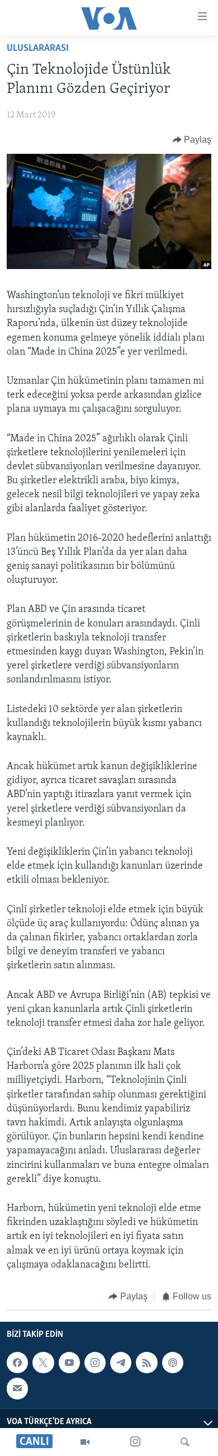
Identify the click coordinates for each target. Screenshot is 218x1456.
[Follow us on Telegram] (120, 1362)
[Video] (85, 1442)
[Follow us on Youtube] (69, 1362)
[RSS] (146, 1362)
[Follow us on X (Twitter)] (43, 1362)
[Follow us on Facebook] (17, 1362)
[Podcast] (172, 1362)
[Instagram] (135, 1442)
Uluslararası (38, 49)
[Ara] (185, 1442)
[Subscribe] (17, 1389)
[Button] (192, 140)
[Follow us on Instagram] (95, 1362)
